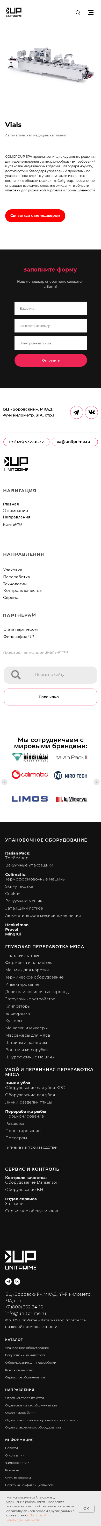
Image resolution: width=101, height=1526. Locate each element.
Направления (16, 517)
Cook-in (12, 893)
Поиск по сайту (49, 674)
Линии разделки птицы (28, 1102)
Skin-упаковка (19, 886)
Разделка (14, 1123)
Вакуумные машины (25, 900)
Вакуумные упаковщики (29, 865)
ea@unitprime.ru (73, 441)
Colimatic (15, 874)
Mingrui (13, 934)
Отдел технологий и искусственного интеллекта (41, 1420)
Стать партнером (20, 629)
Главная (11, 504)
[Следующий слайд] (96, 782)
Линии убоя (17, 1082)
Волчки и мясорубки (26, 1049)
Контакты (12, 524)
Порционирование (24, 1116)
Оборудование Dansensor (31, 1182)
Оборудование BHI (25, 1189)
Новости (11, 1448)
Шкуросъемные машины (30, 1057)
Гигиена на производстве (31, 1147)
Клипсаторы (18, 1006)
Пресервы (16, 1137)
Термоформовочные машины (35, 879)
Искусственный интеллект (25, 1355)
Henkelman (16, 924)
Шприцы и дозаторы (26, 1042)
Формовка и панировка (29, 962)
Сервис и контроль (32, 1169)
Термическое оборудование (34, 977)
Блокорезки (17, 1013)
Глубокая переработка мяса (44, 946)
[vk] (17, 1281)
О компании (15, 510)
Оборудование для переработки (30, 1362)
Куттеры (13, 1020)
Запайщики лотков (24, 908)
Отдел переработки (20, 1412)
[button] (77, 12)
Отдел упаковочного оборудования (33, 1427)
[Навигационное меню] (90, 12)
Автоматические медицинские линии (43, 915)
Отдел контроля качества (24, 1398)
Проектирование (23, 1130)
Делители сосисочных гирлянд (37, 991)
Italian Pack (17, 853)
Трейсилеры (18, 857)
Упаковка (12, 570)
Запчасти (14, 1203)
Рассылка (49, 697)
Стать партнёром (18, 1478)
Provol (11, 929)
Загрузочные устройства (30, 998)
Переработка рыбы (25, 1111)
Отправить (51, 360)
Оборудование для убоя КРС (35, 1087)
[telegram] (8, 1281)
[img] (16, 674)
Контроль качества (22, 590)
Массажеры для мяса (27, 1035)
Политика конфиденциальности (35, 652)
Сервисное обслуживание (32, 1210)
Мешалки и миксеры (26, 1027)
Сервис (10, 597)
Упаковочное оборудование (46, 840)
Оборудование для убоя (30, 1094)
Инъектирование (22, 984)
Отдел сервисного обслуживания (31, 1405)
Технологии (15, 584)
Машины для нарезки (27, 969)
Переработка (16, 577)
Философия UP (18, 636)
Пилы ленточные (22, 955)
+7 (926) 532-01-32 (26, 442)
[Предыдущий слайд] (4, 782)
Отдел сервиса (21, 1198)
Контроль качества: (26, 1177)
